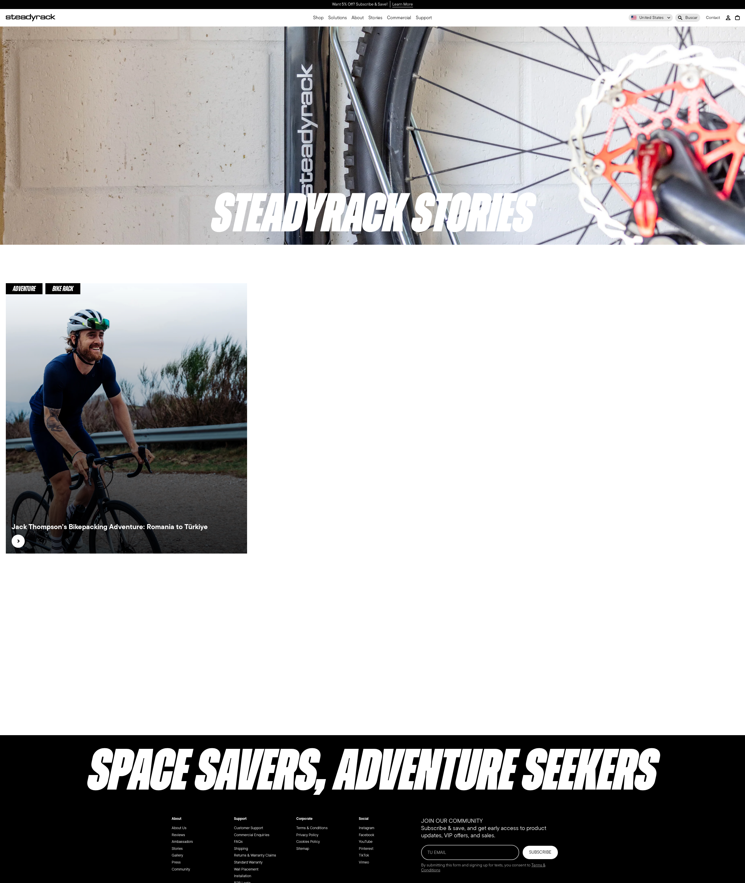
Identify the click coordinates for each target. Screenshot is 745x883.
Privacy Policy (307, 834)
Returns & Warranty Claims (255, 855)
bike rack (62, 288)
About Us (179, 828)
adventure (24, 288)
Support (240, 818)
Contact (713, 17)
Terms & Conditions (312, 828)
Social (363, 818)
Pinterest (366, 848)
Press (176, 862)
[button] (688, 17)
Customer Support (248, 828)
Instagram (366, 828)
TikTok (364, 855)
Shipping (241, 848)
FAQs (238, 841)
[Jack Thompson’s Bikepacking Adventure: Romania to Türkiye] (18, 541)
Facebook (366, 834)
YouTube (365, 841)
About (176, 818)
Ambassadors (182, 841)
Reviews (178, 834)
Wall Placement (246, 869)
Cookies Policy (308, 841)
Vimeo (364, 862)
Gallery (177, 855)
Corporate (304, 818)
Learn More (402, 4)
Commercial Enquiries (251, 834)
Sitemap (302, 848)
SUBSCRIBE (540, 852)
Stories (177, 848)
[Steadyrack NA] (30, 18)
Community (181, 869)
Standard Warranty (248, 862)
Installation (242, 876)
